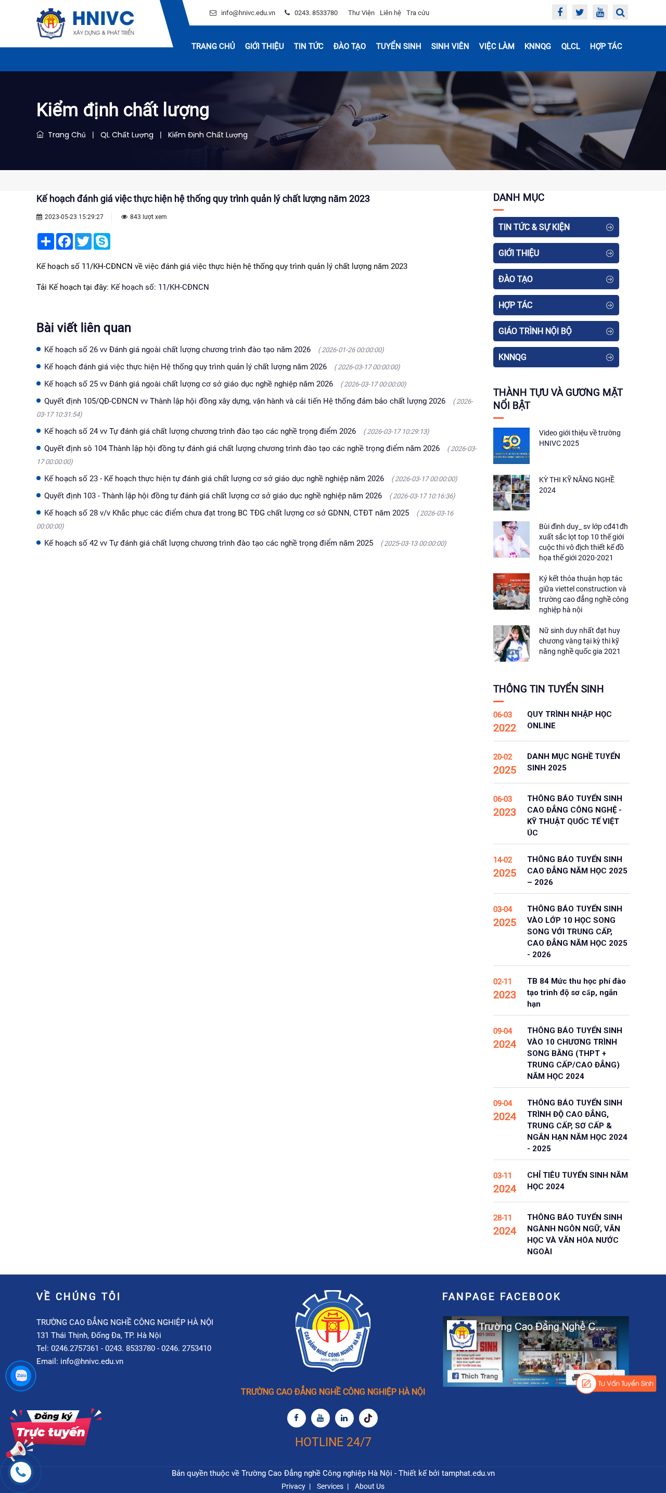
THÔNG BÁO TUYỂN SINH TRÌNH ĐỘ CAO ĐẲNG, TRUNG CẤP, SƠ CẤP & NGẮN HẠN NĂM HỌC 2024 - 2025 (577, 1125)
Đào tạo (350, 46)
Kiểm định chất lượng (208, 135)
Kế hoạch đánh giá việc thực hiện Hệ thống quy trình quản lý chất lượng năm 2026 (222, 366)
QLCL (570, 46)
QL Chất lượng (126, 135)
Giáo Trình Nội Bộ (535, 331)
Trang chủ (213, 46)
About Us (370, 1486)
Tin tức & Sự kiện (534, 227)
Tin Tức (309, 46)
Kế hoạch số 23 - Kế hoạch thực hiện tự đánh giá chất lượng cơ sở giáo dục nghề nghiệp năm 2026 (250, 478)
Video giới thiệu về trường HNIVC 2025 (580, 438)
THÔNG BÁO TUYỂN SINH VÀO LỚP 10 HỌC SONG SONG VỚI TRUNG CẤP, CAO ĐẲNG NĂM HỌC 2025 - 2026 (577, 931)
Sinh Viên (450, 46)
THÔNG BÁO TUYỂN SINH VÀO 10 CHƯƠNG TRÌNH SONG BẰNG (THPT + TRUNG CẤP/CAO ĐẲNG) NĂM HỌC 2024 (574, 1053)
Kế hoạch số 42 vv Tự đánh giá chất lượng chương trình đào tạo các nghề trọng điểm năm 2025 (245, 543)
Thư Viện (361, 13)
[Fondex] (85, 24)
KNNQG (537, 46)
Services (330, 1486)
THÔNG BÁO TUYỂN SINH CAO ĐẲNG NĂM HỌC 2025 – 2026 (577, 871)
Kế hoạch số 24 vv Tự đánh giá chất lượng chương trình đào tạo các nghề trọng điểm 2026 (236, 431)
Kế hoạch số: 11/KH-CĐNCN (160, 287)
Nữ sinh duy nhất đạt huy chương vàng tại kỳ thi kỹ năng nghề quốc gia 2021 (580, 640)
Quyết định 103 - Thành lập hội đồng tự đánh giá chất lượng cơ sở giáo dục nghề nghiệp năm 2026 (249, 495)
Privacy (293, 1486)
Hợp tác (606, 46)
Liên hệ (390, 13)
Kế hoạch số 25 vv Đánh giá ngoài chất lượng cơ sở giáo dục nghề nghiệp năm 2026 (225, 384)
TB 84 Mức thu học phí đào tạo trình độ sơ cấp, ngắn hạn (576, 992)
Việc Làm (497, 46)
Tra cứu (417, 13)
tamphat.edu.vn (468, 1473)
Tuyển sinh (398, 46)
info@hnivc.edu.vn (248, 13)
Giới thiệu (264, 46)
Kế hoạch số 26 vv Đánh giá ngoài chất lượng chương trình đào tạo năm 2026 (214, 349)
